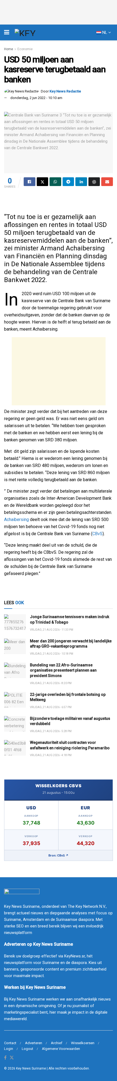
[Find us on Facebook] (5, 1058)
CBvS (97, 533)
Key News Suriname (31, 1068)
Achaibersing (16, 519)
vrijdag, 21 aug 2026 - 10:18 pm (51, 653)
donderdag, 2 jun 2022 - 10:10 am (36, 98)
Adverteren (33, 1043)
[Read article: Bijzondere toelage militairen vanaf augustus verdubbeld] (15, 724)
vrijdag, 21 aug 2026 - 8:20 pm (51, 683)
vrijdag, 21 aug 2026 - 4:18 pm (51, 755)
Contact (10, 1043)
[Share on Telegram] (68, 181)
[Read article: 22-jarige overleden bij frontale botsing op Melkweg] (15, 700)
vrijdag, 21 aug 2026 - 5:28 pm (51, 731)
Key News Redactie (65, 91)
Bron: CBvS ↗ (58, 855)
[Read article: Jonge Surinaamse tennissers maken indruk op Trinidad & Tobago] (15, 622)
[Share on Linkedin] (81, 181)
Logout (27, 1049)
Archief (56, 1043)
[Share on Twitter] (42, 181)
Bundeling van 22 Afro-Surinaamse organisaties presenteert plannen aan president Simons (63, 670)
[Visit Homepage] (35, 32)
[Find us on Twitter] (12, 1058)
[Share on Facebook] (29, 181)
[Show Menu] (6, 32)
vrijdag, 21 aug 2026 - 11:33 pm (51, 629)
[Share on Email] (107, 181)
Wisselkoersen (82, 1043)
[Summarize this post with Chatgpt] (94, 181)
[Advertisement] (59, 371)
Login (8, 1049)
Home (8, 49)
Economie (25, 49)
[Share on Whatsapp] (55, 181)
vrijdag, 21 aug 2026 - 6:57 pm (51, 707)
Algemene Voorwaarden (61, 1049)
